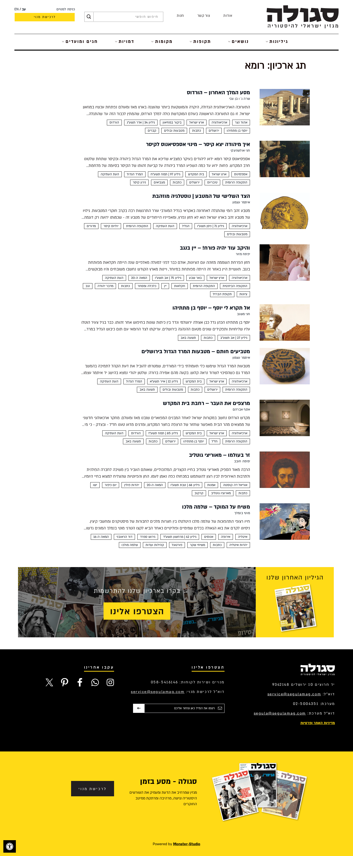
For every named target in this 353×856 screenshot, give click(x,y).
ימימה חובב (242, 461)
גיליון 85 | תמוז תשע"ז (163, 433)
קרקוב (199, 493)
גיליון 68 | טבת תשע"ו (185, 485)
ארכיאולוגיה (219, 122)
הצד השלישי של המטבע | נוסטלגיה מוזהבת (201, 196)
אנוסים (208, 537)
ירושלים (214, 131)
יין (165, 286)
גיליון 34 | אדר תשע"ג (141, 122)
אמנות (211, 485)
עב (24, 9)
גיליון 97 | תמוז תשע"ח (165, 174)
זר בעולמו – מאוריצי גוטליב (219, 455)
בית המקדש (196, 174)
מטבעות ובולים (174, 131)
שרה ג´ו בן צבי (239, 99)
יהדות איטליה (238, 545)
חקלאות (179, 286)
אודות (227, 15)
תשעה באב (188, 338)
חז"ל (215, 441)
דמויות (126, 41)
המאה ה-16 (101, 537)
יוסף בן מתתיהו (237, 131)
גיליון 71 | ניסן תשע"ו (210, 226)
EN (16, 9)
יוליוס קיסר (110, 226)
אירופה (225, 537)
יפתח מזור (243, 254)
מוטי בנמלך (242, 513)
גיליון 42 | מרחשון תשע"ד (179, 537)
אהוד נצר (241, 122)
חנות (180, 15)
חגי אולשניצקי (240, 150)
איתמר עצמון (241, 202)
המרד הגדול (135, 174)
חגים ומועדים (82, 41)
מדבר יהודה (105, 286)
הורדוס (114, 122)
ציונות (243, 294)
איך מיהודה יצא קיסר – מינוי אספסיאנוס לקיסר (198, 144)
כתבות (196, 131)
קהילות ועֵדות (155, 545)
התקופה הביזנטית (235, 286)
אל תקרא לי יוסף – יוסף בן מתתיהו (211, 307)
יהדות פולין (131, 485)
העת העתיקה (110, 174)
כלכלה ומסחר (147, 286)
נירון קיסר (139, 182)
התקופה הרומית (236, 182)
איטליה (242, 537)
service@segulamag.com (294, 694)
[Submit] (88, 16)
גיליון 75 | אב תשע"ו (168, 278)
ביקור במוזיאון (172, 122)
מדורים (91, 226)
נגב (87, 286)
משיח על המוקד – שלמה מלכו (216, 506)
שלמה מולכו (130, 545)
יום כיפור (110, 485)
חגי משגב (243, 314)
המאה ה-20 (139, 278)
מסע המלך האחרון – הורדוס (218, 92)
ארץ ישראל (196, 122)
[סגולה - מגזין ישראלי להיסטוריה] (303, 16)
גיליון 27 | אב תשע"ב (233, 338)
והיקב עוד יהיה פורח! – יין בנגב (215, 248)
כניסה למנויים (65, 9)
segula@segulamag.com (280, 713)
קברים (152, 131)
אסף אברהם (241, 409)
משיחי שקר (197, 545)
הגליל (185, 226)
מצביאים (159, 182)
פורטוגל (177, 545)
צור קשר (203, 15)
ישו (95, 485)
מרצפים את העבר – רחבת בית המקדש (206, 403)
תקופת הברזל (222, 294)
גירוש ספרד (147, 537)
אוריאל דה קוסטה (235, 485)
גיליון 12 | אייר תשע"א (164, 381)
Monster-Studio (186, 844)
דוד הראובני (124, 537)
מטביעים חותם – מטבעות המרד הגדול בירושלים (195, 351)
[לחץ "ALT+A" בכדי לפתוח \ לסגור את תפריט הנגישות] (9, 846)
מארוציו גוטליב (221, 493)
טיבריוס (212, 182)
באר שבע (195, 278)
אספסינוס (240, 174)
